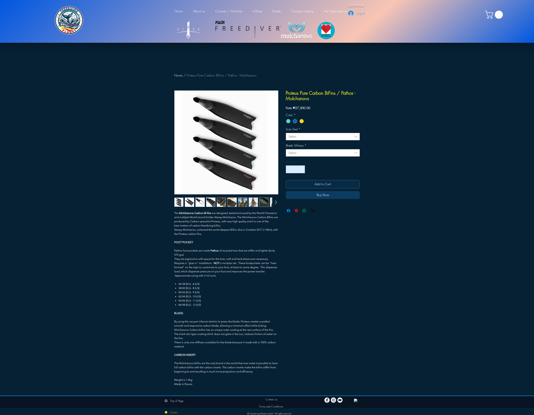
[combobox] (323, 136)
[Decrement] (289, 169)
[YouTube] (340, 400)
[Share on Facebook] (288, 210)
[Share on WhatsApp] (304, 210)
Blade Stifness (296, 145)
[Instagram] (333, 400)
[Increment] (302, 169)
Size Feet (293, 129)
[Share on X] (312, 210)
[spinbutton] (295, 169)
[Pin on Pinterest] (296, 210)
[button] (495, 15)
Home (178, 75)
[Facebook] (327, 400)
